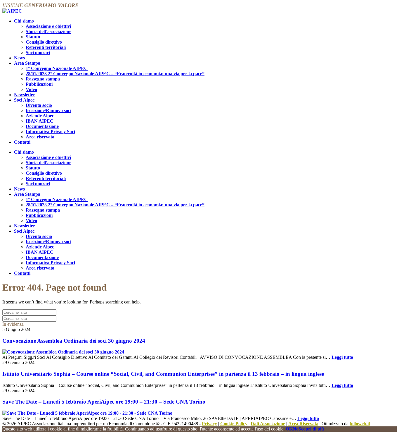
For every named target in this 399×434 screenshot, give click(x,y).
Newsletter (24, 94)
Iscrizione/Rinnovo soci (48, 110)
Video (31, 89)
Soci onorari (38, 52)
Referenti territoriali (46, 47)
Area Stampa (27, 63)
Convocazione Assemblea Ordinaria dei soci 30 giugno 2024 (73, 341)
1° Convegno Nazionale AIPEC (57, 68)
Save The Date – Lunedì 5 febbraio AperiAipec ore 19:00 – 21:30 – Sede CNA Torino (103, 402)
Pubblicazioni (39, 84)
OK (289, 428)
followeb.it (360, 423)
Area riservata (40, 136)
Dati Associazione (268, 423)
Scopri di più (311, 428)
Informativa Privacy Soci (50, 131)
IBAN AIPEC (39, 121)
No (296, 428)
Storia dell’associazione (48, 31)
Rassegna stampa (43, 78)
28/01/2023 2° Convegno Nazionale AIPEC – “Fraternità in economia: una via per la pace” (115, 73)
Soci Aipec (24, 99)
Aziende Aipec (40, 115)
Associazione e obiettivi (48, 26)
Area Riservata (303, 423)
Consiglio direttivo (44, 42)
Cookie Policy (233, 423)
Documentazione (42, 126)
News (19, 57)
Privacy (209, 423)
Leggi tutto (342, 357)
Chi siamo (24, 20)
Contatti (22, 142)
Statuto (33, 36)
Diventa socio (39, 105)
